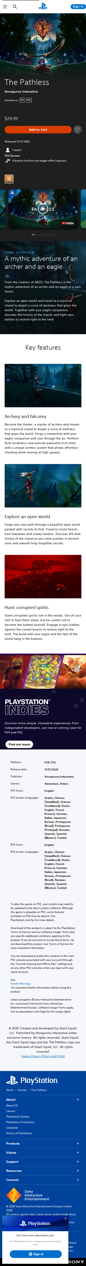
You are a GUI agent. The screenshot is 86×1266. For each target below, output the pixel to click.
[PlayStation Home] (43, 7)
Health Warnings (21, 983)
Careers (10, 1111)
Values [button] (11, 1153)
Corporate (12, 1127)
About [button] (10, 1100)
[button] (42, 208)
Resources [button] (14, 1171)
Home (9, 1090)
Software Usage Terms (70, 1246)
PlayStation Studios (18, 1116)
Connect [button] (12, 1180)
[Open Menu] (5, 6)
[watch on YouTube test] (67, 223)
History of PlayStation (19, 1133)
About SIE (12, 1105)
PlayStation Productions (20, 1122)
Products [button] (13, 1143)
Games (22, 1090)
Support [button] (12, 1162)
